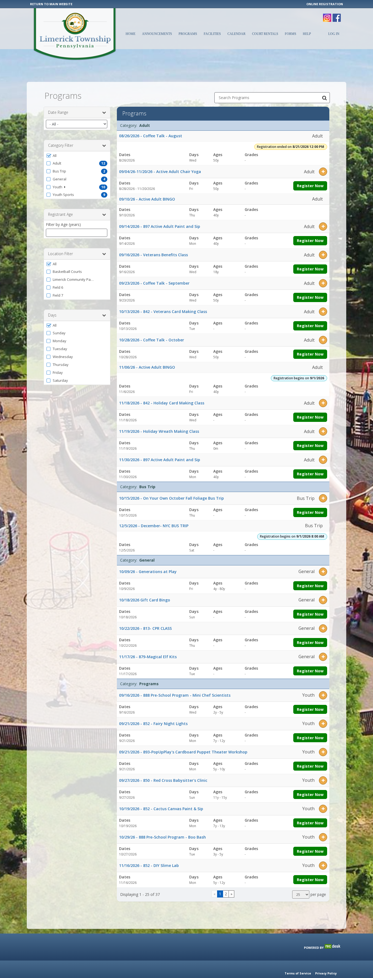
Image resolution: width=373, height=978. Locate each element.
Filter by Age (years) (63, 224)
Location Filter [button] (60, 253)
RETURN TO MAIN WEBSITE (51, 4)
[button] (77, 155)
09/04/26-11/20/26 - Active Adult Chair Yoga (160, 171)
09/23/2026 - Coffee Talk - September (154, 283)
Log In (333, 34)
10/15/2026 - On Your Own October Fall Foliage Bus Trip (171, 498)
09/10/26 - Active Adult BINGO (147, 199)
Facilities (212, 34)
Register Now (310, 185)
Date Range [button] (58, 112)
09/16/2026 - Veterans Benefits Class (153, 254)
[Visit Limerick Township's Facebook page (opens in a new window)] (337, 15)
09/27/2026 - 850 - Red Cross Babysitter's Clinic (163, 780)
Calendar (236, 34)
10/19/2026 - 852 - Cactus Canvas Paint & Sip (161, 808)
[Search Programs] (324, 97)
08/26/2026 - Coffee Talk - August (150, 135)
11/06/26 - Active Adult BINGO (147, 367)
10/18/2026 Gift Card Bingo (144, 600)
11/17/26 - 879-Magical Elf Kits (148, 656)
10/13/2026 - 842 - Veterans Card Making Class (163, 311)
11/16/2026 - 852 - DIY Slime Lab (149, 865)
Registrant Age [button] (60, 214)
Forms (290, 34)
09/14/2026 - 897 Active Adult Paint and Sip (159, 226)
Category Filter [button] (60, 145)
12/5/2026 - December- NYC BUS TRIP (153, 525)
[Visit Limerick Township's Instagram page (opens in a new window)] (327, 15)
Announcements (157, 34)
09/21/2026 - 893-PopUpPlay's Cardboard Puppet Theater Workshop (183, 752)
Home (130, 34)
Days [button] (52, 315)
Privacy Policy (326, 973)
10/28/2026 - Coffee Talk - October (151, 339)
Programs (188, 34)
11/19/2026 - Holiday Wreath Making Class (159, 431)
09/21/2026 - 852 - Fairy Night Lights (153, 723)
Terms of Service (298, 973)
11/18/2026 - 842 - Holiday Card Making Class (161, 402)
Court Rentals (265, 34)
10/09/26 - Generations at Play (148, 571)
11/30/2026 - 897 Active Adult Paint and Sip (159, 459)
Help (307, 34)
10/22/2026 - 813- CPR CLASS (145, 628)
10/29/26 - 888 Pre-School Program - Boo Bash (162, 837)
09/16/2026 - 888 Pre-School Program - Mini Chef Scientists (174, 695)
